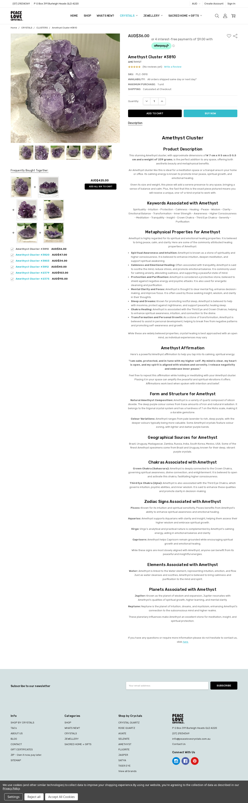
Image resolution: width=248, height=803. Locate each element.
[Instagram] (176, 761)
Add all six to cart (100, 186)
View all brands (127, 771)
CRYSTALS (127, 15)
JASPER (123, 754)
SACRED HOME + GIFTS (183, 15)
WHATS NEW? (105, 15)
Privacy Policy (11, 788)
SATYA (122, 760)
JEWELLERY (151, 15)
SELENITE (124, 738)
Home (74, 15)
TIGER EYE (124, 765)
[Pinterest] (195, 761)
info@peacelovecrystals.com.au (191, 738)
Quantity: (133, 101)
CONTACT (16, 744)
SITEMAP (16, 760)
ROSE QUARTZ (126, 728)
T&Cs (14, 728)
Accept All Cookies (61, 797)
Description (135, 123)
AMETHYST (124, 744)
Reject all (34, 797)
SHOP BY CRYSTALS (22, 722)
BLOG (14, 738)
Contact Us (179, 744)
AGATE (122, 733)
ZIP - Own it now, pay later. (26, 754)
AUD (195, 3)
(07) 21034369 (21, 3)
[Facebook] (185, 761)
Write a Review (172, 66)
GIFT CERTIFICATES (22, 749)
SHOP (87, 15)
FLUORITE (124, 749)
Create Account (213, 3)
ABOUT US (17, 733)
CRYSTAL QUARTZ (129, 722)
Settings (14, 797)
